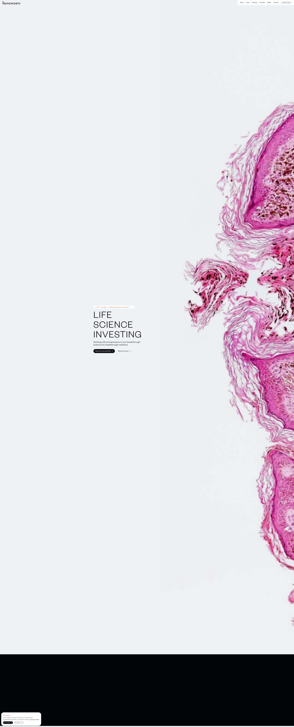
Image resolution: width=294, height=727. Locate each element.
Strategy (254, 2)
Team (248, 2)
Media (269, 2)
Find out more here (34, 719)
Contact (275, 2)
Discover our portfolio (103, 351)
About (242, 2)
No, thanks (17, 722)
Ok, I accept (7, 722)
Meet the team (123, 351)
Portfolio (262, 2)
